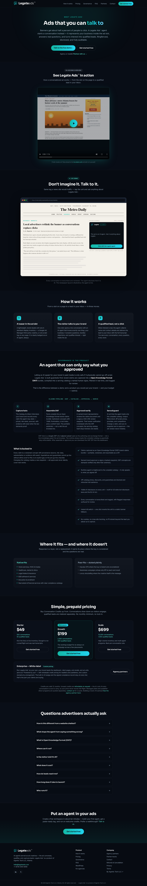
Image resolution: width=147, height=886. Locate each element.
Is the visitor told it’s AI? (47, 757)
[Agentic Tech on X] (21, 872)
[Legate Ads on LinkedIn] (16, 872)
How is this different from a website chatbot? (56, 723)
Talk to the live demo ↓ (63, 48)
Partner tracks (112, 856)
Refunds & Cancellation (115, 863)
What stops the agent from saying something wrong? (60, 732)
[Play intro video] (73, 123)
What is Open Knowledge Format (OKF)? (54, 740)
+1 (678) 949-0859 (20, 867)
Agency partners (120, 672)
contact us (70, 691)
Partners (104, 4)
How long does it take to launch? (51, 782)
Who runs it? (42, 790)
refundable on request (82, 686)
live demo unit (78, 162)
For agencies (80, 869)
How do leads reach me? (47, 774)
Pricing (77, 4)
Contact (112, 4)
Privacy (109, 866)
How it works (67, 4)
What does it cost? (45, 765)
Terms (109, 869)
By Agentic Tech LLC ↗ (115, 872)
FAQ (96, 4)
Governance (87, 4)
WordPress (79, 866)
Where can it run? (44, 748)
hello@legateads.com (21, 864)
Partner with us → (80, 54)
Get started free (126, 4)
